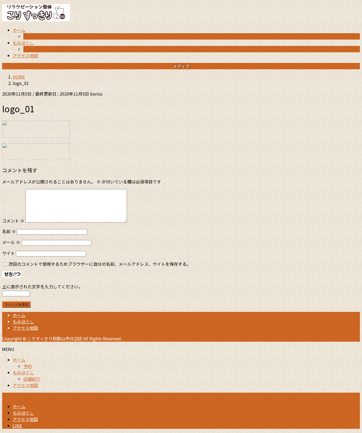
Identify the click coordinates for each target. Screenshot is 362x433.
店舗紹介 (31, 49)
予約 (27, 36)
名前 (9, 231)
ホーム (19, 315)
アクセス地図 (25, 328)
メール (11, 242)
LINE (17, 425)
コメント (13, 220)
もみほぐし (23, 321)
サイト (8, 253)
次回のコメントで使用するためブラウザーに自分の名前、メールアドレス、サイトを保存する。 (99, 264)
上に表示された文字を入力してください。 (42, 286)
